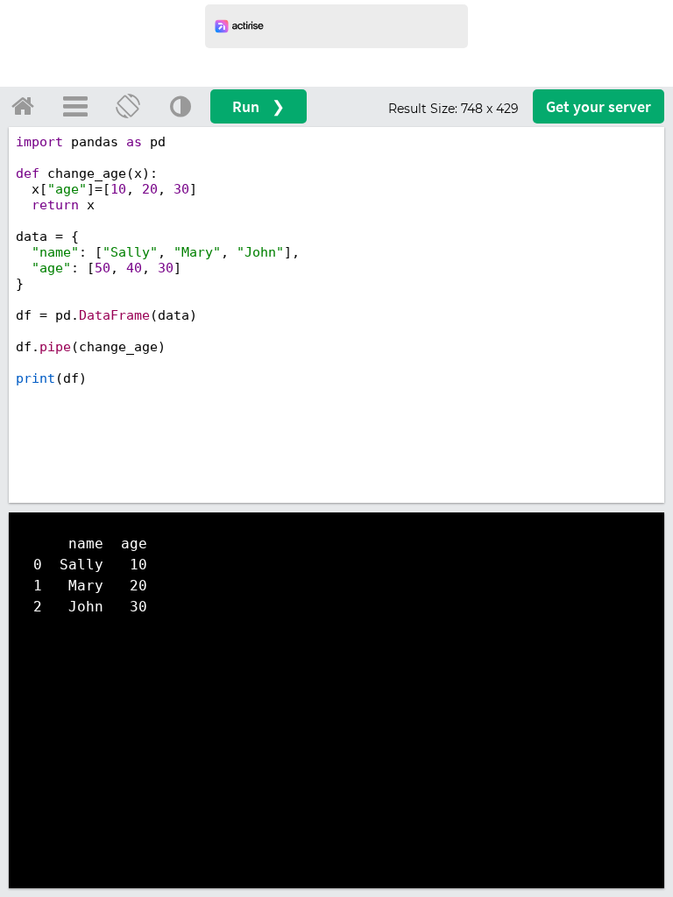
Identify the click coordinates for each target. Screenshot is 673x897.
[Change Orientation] (128, 106)
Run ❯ (258, 106)
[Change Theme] (180, 106)
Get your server (598, 106)
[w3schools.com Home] (23, 106)
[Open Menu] (75, 106)
